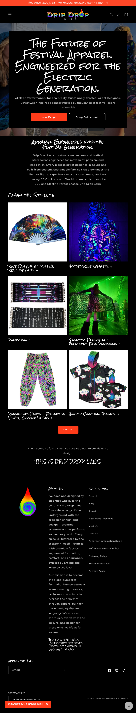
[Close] (47, 704)
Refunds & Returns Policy (104, 548)
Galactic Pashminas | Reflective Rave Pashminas (93, 342)
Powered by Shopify (118, 698)
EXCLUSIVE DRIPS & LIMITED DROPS (25, 704)
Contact (93, 533)
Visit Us (93, 526)
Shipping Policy (98, 556)
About (92, 511)
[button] (10, 14)
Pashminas (17, 340)
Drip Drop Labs (102, 698)
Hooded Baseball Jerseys (92, 414)
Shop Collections (87, 117)
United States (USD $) (24, 699)
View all (68, 429)
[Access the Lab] (64, 670)
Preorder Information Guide (105, 541)
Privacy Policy (97, 571)
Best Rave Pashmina (101, 518)
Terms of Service (99, 563)
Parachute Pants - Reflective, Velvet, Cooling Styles (37, 416)
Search (93, 496)
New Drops (49, 117)
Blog (91, 503)
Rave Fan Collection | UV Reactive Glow (31, 268)
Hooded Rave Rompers (89, 266)
